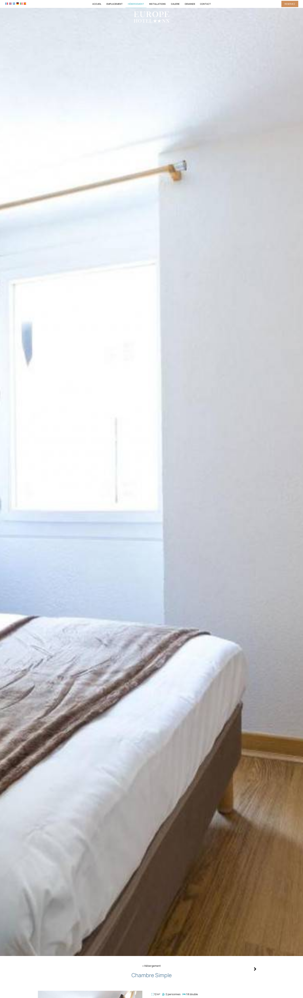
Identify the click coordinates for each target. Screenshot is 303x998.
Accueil (96, 3)
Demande (190, 3)
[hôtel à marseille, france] (151, 16)
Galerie (175, 3)
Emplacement (115, 3)
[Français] (7, 3)
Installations (157, 3)
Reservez (290, 3)
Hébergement (136, 3)
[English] (10, 3)
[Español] (25, 3)
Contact (205, 3)
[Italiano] (21, 3)
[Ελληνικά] (14, 3)
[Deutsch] (17, 3)
